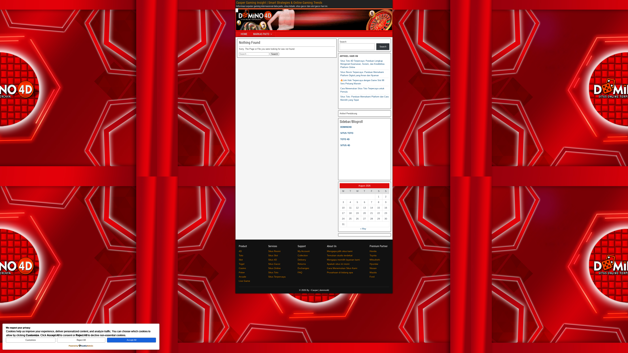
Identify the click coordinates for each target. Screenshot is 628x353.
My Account (304, 251)
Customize (31, 340)
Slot (241, 259)
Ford (372, 276)
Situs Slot (273, 255)
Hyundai (374, 264)
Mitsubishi (375, 259)
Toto (241, 255)
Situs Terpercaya (277, 276)
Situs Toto (273, 272)
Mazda (373, 272)
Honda (373, 251)
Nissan (373, 268)
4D (240, 251)
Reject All (81, 340)
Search (343, 42)
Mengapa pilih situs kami (339, 251)
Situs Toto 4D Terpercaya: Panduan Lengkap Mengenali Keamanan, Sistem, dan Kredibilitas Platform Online (362, 64)
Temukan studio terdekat (339, 255)
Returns (302, 264)
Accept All (131, 340)
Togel (241, 264)
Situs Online (274, 268)
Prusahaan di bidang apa (340, 272)
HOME (244, 34)
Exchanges (303, 268)
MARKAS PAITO (261, 34)
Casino (242, 268)
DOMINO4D (346, 127)
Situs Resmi (274, 251)
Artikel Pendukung (348, 113)
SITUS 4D (345, 145)
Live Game (244, 281)
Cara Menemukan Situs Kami (342, 268)
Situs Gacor (274, 264)
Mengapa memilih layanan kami (343, 259)
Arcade (242, 276)
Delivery (302, 259)
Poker (242, 272)
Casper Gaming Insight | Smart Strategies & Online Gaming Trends (279, 3)
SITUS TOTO (346, 133)
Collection (303, 255)
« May (363, 228)
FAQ (300, 272)
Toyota (373, 255)
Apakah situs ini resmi (338, 264)
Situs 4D (272, 259)
